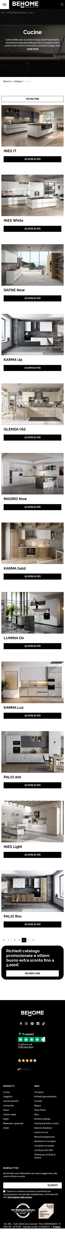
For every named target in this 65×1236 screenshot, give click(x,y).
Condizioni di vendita (44, 1146)
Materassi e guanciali (13, 1123)
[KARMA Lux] (32, 682)
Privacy (56, 1227)
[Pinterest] (32, 1024)
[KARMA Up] (32, 334)
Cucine (6, 1092)
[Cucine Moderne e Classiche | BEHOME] (24, 9)
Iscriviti (53, 1185)
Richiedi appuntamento (45, 1096)
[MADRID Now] (32, 473)
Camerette (8, 1105)
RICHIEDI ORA (32, 973)
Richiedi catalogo (42, 1119)
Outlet (6, 1128)
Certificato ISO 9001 (43, 1150)
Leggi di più (32, 49)
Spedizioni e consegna (45, 1141)
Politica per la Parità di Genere (44, 1156)
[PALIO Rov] (32, 891)
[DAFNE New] (32, 265)
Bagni (6, 1119)
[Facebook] (20, 1024)
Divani (6, 1110)
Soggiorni (7, 1096)
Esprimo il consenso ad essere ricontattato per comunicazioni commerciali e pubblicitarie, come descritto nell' (30, 1194)
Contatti (38, 1101)
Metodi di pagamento (44, 1137)
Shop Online (40, 1110)
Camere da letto (11, 1101)
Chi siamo (39, 1092)
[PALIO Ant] (32, 752)
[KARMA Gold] (32, 543)
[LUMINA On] (32, 612)
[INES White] (32, 195)
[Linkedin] (38, 1024)
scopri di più (32, 159)
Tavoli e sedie (9, 1114)
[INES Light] (32, 821)
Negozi (37, 1105)
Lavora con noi (41, 1132)
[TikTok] (44, 1024)
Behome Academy (43, 1128)
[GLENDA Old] (32, 404)
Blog (36, 1114)
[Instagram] (26, 1024)
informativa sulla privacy (19, 1197)
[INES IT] (32, 126)
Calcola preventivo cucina (46, 1123)
